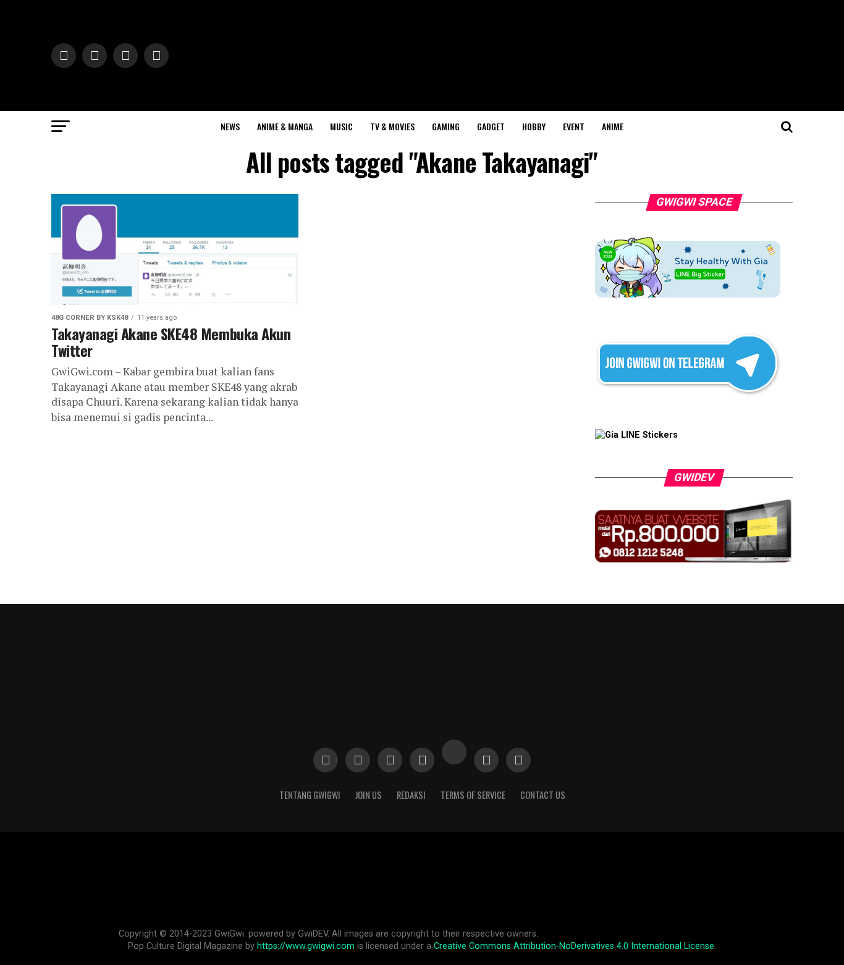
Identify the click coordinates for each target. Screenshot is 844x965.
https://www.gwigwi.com (306, 946)
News (230, 126)
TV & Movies (392, 126)
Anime (612, 126)
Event (573, 126)
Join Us (368, 794)
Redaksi (411, 794)
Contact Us (542, 794)
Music (341, 126)
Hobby (534, 126)
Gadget (491, 126)
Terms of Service (473, 794)
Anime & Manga (285, 126)
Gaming (446, 126)
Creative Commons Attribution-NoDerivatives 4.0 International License (574, 946)
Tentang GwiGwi (309, 794)
